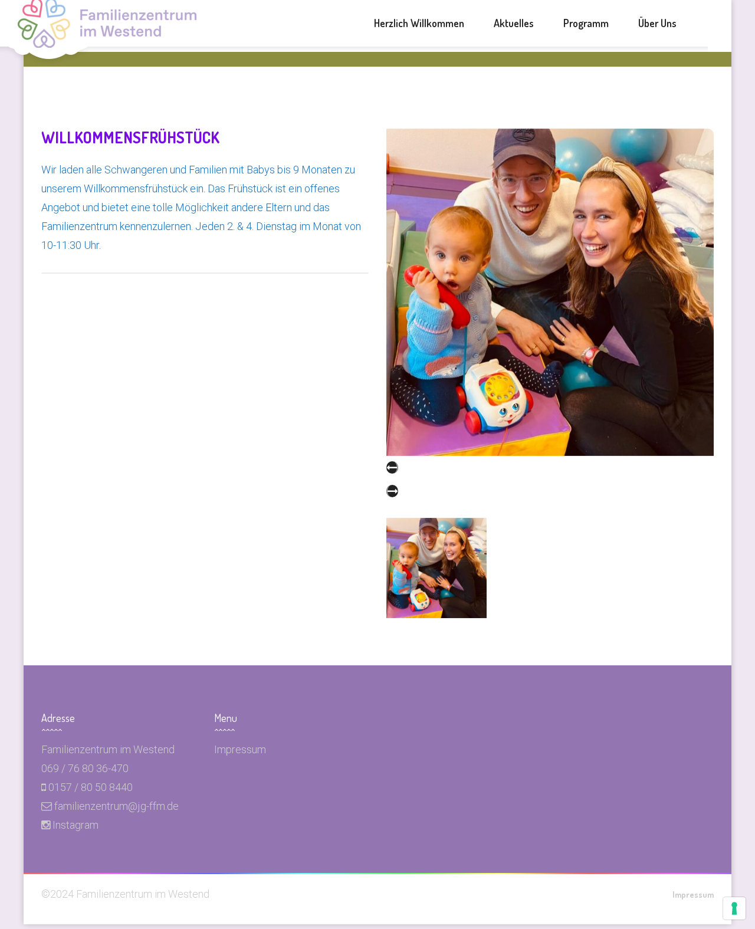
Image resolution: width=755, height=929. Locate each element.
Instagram (75, 825)
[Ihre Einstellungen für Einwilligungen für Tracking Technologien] (734, 908)
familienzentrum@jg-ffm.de (116, 806)
